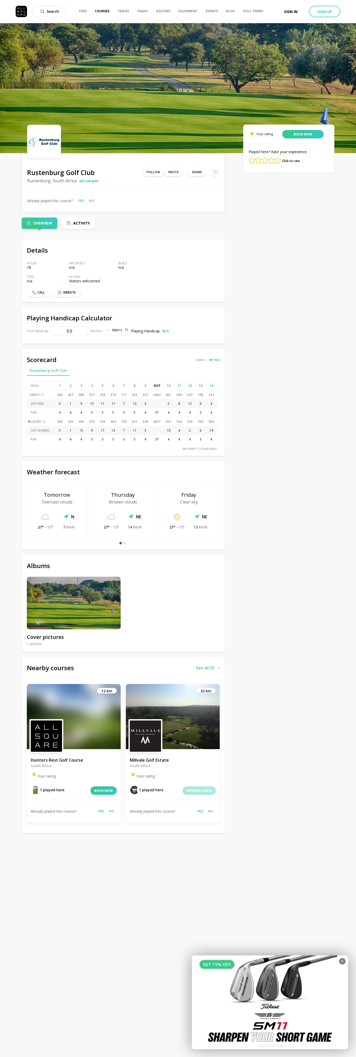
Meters (214, 360)
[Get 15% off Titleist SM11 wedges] (270, 1002)
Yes (81, 200)
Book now (103, 790)
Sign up (324, 11)
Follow (153, 172)
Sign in (291, 11)
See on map (89, 181)
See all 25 (205, 668)
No (91, 200)
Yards (200, 360)
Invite (173, 172)
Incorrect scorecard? (199, 449)
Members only (199, 790)
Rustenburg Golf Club (48, 370)
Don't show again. (271, 1045)
